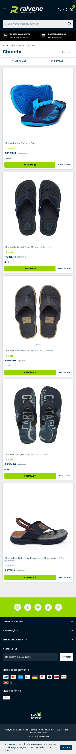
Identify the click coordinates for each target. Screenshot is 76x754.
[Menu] (5, 10)
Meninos (21, 45)
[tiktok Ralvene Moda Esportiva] (48, 607)
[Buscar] (69, 24)
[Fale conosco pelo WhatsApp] (65, 10)
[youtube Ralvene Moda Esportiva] (38, 607)
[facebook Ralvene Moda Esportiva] (27, 607)
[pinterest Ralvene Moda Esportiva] (58, 607)
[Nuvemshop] (38, 737)
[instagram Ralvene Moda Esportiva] (17, 607)
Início (5, 45)
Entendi (66, 747)
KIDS (13, 45)
